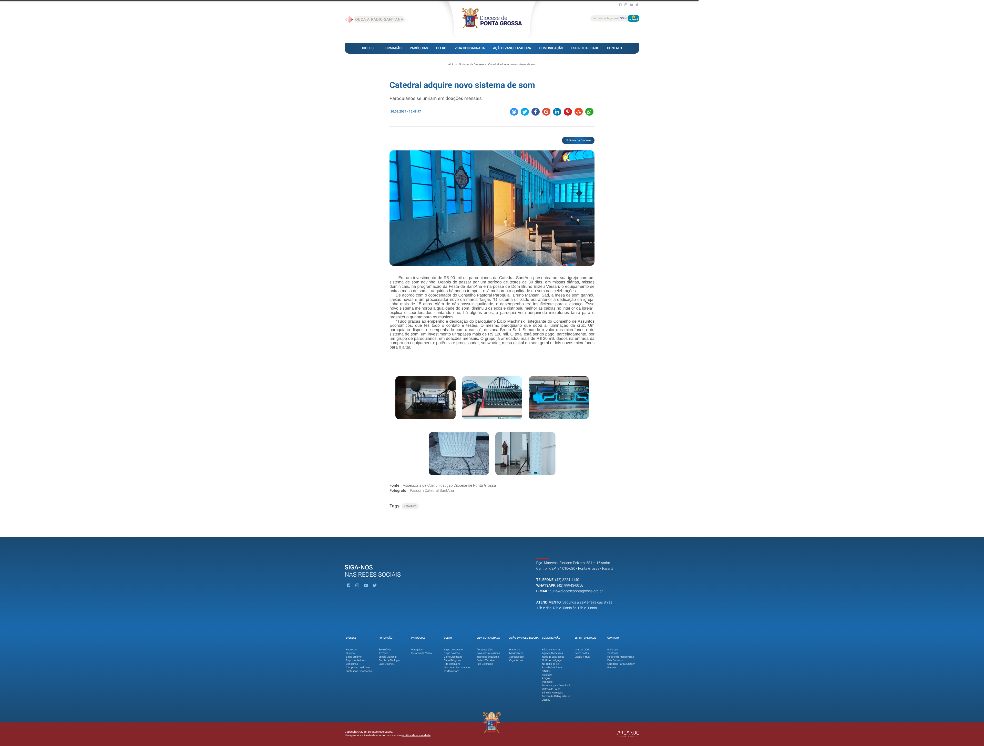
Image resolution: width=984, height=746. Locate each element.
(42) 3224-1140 (567, 580)
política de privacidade (416, 735)
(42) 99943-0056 (570, 586)
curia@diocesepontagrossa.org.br (576, 591)
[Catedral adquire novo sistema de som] (491, 208)
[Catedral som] (425, 397)
